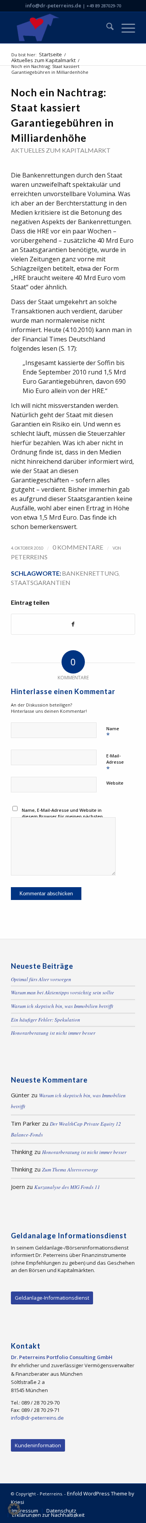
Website (114, 783)
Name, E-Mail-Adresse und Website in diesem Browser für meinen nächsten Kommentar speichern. (62, 816)
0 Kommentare (78, 547)
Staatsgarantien (40, 582)
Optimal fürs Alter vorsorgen (41, 979)
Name (112, 732)
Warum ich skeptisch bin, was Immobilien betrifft (62, 1006)
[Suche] (106, 27)
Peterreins (29, 556)
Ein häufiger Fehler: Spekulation (45, 1019)
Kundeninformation (38, 1445)
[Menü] (124, 27)
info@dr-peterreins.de (53, 5)
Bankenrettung (90, 573)
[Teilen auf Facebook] (73, 624)
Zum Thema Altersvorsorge (70, 1169)
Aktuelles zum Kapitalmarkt (61, 150)
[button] (14, 1509)
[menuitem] (106, 27)
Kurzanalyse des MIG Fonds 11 (67, 1187)
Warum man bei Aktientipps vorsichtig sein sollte (62, 992)
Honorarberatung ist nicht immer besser (53, 1032)
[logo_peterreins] (60, 27)
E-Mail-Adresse (115, 763)
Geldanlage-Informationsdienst (52, 1297)
